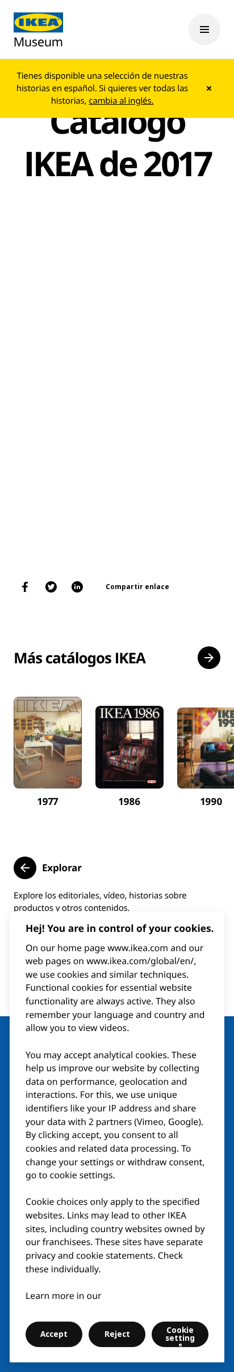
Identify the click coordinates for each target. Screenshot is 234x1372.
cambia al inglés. (121, 100)
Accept (54, 1334)
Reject (117, 1334)
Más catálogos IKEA (79, 657)
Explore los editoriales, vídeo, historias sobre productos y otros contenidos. (100, 902)
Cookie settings (180, 1336)
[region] (117, 1136)
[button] (209, 658)
